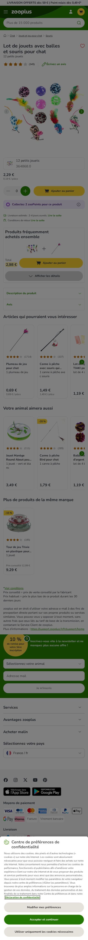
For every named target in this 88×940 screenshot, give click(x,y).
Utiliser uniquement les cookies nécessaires (44, 932)
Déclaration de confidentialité (22, 897)
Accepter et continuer (44, 919)
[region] (44, 888)
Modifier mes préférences (44, 907)
